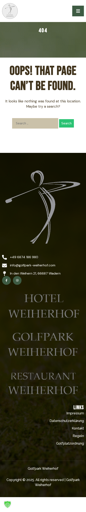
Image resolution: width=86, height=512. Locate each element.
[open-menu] (78, 11)
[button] (7, 504)
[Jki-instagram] (17, 280)
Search (66, 123)
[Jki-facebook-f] (6, 280)
